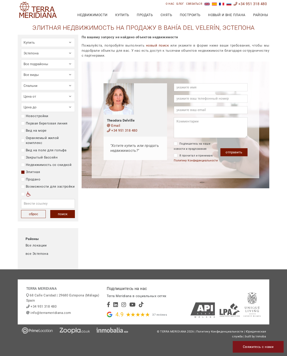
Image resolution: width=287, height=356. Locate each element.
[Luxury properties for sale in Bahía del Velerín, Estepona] (207, 3)
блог (180, 3)
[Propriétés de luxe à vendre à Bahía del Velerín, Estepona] (221, 3)
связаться (194, 3)
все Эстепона (37, 254)
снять (166, 15)
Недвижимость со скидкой (49, 165)
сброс (33, 214)
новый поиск (157, 45)
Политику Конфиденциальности (196, 160)
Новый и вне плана (227, 15)
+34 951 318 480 (252, 4)
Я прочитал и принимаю (196, 158)
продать (145, 15)
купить (122, 15)
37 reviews (159, 314)
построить (190, 15)
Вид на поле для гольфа (46, 150)
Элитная (33, 172)
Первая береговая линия (46, 123)
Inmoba (261, 336)
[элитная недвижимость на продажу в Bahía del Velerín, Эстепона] (229, 3)
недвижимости (92, 15)
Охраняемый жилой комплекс (42, 140)
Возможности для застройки (50, 186)
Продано (33, 179)
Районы (260, 15)
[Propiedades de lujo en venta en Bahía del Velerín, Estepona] (214, 3)
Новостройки (37, 116)
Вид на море (36, 131)
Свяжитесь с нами (258, 347)
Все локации (36, 245)
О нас (170, 3)
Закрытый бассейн (42, 157)
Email (115, 126)
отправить (234, 152)
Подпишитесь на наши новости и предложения (192, 146)
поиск (62, 214)
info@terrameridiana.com (50, 313)
